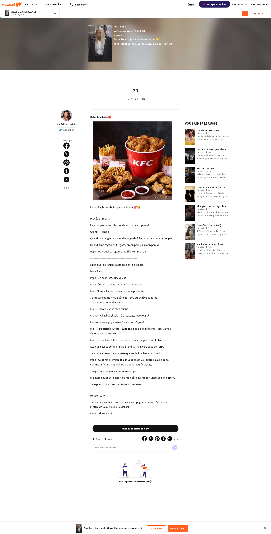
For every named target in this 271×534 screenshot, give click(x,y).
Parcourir (30, 4)
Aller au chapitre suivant (135, 428)
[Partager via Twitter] (66, 154)
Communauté (51, 4)
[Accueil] (12, 4)
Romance (118, 35)
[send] (174, 447)
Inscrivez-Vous (178, 528)
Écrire (191, 4)
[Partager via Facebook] (66, 145)
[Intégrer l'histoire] (66, 179)
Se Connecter (156, 528)
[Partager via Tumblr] (66, 171)
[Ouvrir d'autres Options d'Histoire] (66, 188)
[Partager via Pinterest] (66, 162)
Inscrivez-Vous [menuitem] (259, 4)
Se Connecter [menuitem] (239, 4)
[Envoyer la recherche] (71, 4)
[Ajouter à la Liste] (245, 13)
